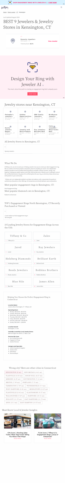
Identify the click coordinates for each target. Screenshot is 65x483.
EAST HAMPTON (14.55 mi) (30, 403)
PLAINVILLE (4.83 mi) (14, 376)
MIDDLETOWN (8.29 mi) (38, 389)
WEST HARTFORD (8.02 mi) (16, 389)
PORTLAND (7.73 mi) (30, 382)
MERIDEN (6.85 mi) (13, 379)
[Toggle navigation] (61, 7)
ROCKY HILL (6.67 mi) (33, 376)
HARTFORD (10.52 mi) (36, 396)
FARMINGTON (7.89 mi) (15, 386)
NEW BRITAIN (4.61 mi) (33, 372)
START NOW (32, 94)
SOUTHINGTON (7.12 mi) (33, 379)
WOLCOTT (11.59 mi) (14, 399)
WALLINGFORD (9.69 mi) (15, 396)
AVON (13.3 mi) (11, 403)
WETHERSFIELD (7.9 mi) (36, 386)
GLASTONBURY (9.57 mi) (36, 392)
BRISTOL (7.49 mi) (13, 382)
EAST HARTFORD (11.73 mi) (35, 399)
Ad (63, 97)
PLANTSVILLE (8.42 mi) (15, 392)
